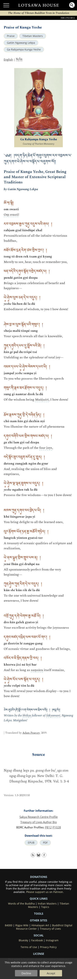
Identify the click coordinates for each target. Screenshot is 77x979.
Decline (26, 973)
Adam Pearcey (31, 733)
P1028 (57, 827)
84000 (8, 925)
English (8, 59)
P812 (48, 827)
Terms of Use (29, 947)
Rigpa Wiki (21, 925)
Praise (11, 36)
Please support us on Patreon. (45, 892)
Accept (51, 973)
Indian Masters (47, 903)
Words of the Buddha (21, 903)
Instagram (52, 940)
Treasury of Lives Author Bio (38, 822)
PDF (45, 842)
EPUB (31, 842)
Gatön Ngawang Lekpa (21, 42)
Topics (45, 907)
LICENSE (38, 954)
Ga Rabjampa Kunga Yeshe (24, 49)
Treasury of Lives (50, 928)
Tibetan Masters (32, 36)
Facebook (37, 940)
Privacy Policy (48, 947)
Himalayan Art (40, 925)
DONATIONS (38, 877)
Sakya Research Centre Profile (38, 817)
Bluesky (23, 940)
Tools (38, 913)
